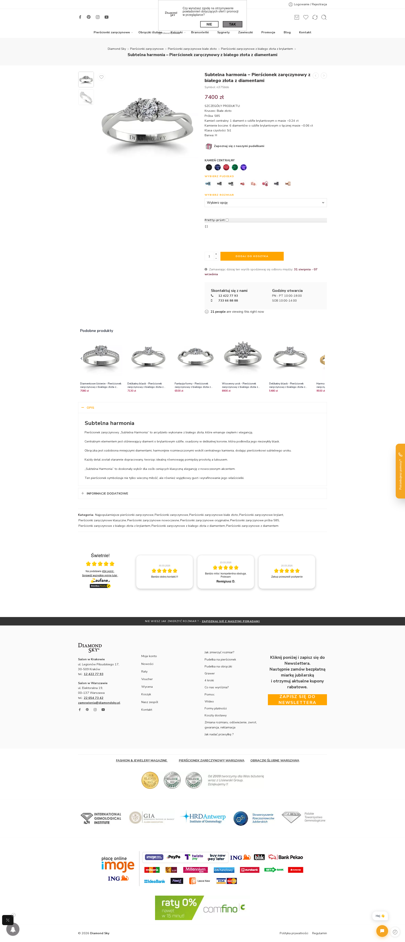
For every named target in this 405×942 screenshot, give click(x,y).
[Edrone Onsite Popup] (202, 471)
